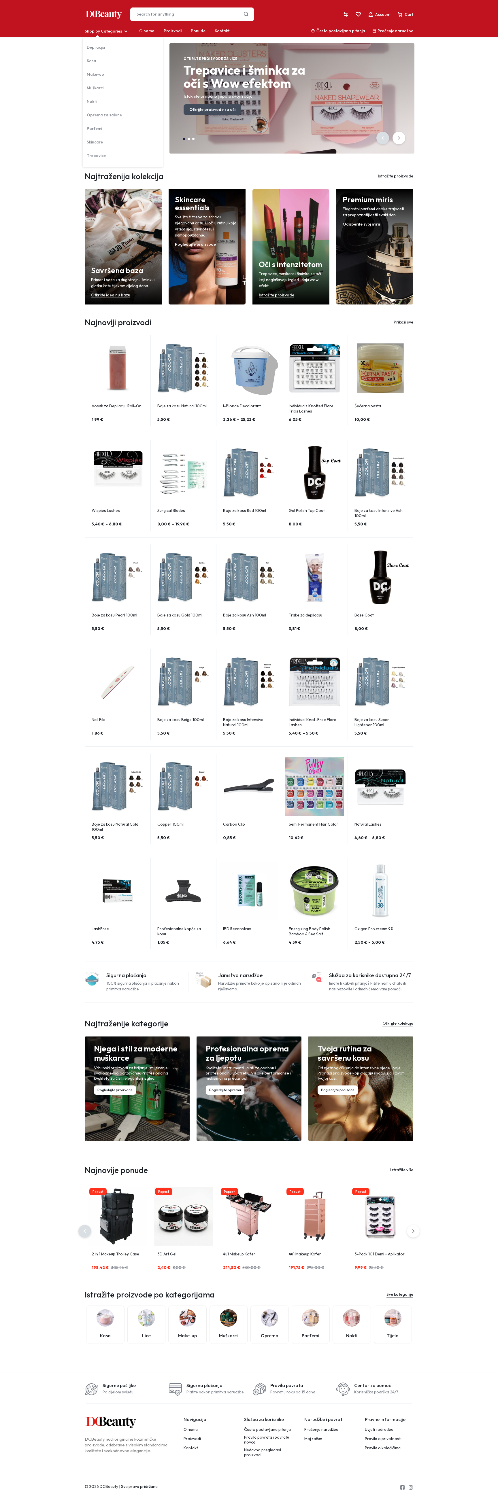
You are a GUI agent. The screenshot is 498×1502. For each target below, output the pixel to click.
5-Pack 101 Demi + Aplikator (379, 1254)
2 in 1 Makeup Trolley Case (115, 1254)
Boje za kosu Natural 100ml (182, 405)
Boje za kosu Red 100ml (244, 510)
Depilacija (96, 47)
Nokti (92, 101)
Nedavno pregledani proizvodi (262, 1452)
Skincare (95, 142)
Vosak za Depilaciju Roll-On (117, 405)
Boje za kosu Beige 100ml (180, 719)
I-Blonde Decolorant (242, 405)
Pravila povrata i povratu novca (266, 1440)
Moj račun (313, 1438)
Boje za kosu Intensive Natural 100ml (243, 722)
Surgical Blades (171, 510)
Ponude (198, 30)
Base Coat (364, 615)
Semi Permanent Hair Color (313, 824)
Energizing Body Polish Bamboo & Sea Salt (309, 931)
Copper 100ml (170, 824)
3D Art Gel (166, 1254)
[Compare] (346, 14)
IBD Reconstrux (237, 928)
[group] (117, 368)
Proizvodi (173, 30)
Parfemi (94, 128)
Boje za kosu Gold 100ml (179, 615)
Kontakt (222, 30)
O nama (146, 30)
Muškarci (95, 87)
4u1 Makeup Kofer (239, 1254)
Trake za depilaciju (305, 615)
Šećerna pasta (367, 405)
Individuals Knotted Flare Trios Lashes (311, 408)
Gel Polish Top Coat (307, 510)
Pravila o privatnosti (383, 1438)
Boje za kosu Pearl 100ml (114, 615)
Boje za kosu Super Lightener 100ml (371, 722)
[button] (382, 138)
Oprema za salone (104, 115)
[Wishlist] (358, 14)
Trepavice (96, 155)
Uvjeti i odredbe (379, 1429)
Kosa (91, 60)
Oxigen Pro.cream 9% (373, 928)
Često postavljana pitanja (340, 30)
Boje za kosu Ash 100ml (244, 615)
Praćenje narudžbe (395, 30)
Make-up (95, 74)
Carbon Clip (234, 824)
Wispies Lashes (106, 510)
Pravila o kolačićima (383, 1448)
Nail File (98, 719)
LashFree (100, 928)
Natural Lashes (368, 824)
